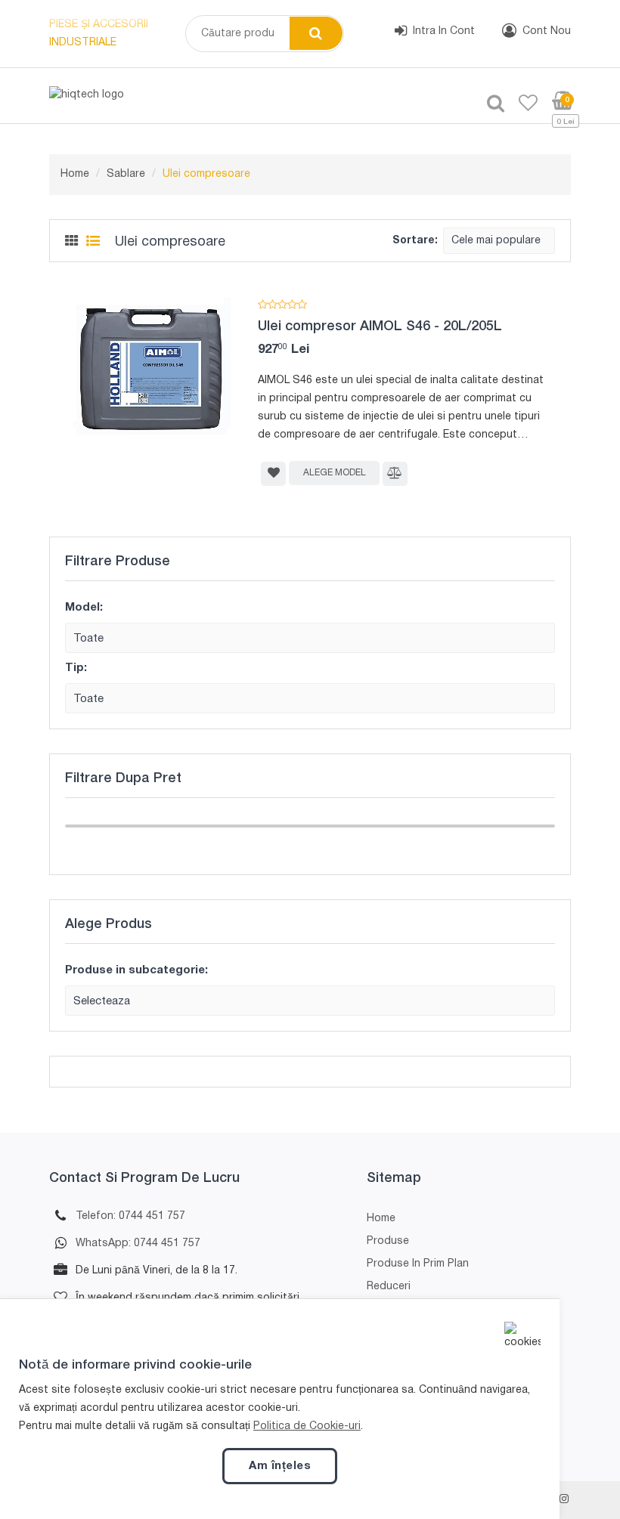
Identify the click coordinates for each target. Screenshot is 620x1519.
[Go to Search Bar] (490, 104)
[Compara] (395, 474)
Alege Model (334, 473)
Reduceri (389, 1287)
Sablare (126, 174)
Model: (84, 607)
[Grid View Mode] (72, 242)
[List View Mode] (93, 242)
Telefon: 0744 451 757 (130, 1216)
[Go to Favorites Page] (522, 104)
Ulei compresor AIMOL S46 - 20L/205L (380, 326)
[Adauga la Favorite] (273, 474)
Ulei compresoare (206, 174)
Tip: (76, 668)
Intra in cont (444, 31)
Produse (388, 1241)
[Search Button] (316, 33)
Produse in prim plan (418, 1264)
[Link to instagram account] (564, 1499)
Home (74, 174)
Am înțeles (280, 1466)
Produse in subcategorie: (136, 970)
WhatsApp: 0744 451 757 (138, 1243)
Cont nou (546, 31)
